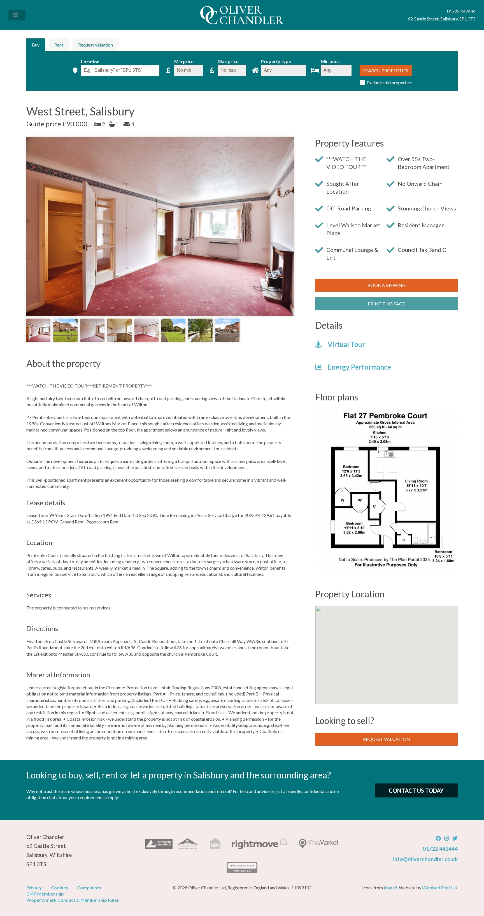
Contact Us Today (416, 790)
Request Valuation (386, 739)
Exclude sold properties (389, 82)
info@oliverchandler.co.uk (425, 859)
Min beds (330, 61)
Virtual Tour (345, 344)
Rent (58, 44)
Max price (228, 61)
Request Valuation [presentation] (95, 44)
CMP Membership (45, 893)
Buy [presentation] (35, 44)
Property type (276, 61)
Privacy (34, 887)
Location (90, 61)
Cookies (59, 887)
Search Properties (385, 70)
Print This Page (386, 303)
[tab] (35, 44)
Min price (184, 61)
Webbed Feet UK (440, 887)
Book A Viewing (386, 285)
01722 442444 (440, 848)
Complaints (89, 887)
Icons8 (390, 887)
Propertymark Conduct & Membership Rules (72, 900)
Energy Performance (358, 367)
